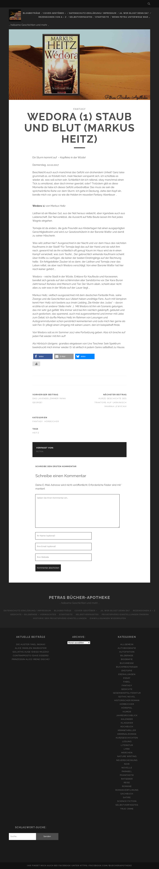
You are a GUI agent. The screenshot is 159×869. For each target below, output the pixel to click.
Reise (127, 782)
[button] (43, 356)
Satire (127, 797)
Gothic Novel (126, 696)
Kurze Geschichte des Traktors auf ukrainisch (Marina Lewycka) (110, 402)
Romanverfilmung (126, 790)
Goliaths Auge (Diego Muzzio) (31, 652)
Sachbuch (126, 794)
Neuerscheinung (126, 760)
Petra (40, 451)
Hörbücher (51, 421)
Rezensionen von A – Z (53, 17)
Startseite (102, 17)
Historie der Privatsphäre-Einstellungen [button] (60, 618)
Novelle (127, 768)
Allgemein (126, 644)
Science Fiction (127, 801)
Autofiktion (126, 652)
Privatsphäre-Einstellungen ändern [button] (125, 614)
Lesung (126, 741)
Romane (127, 786)
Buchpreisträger (127, 667)
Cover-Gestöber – (54, 13)
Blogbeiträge (31, 13)
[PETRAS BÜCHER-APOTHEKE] (15, 20)
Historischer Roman (127, 700)
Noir (126, 764)
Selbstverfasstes (81, 17)
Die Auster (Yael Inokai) (30, 644)
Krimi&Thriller (127, 730)
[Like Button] (36, 363)
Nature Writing (127, 756)
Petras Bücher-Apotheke (79, 597)
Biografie (127, 659)
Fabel (126, 682)
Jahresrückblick (127, 715)
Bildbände (126, 655)
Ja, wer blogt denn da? (134, 13)
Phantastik (127, 775)
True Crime (127, 809)
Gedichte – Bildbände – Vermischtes (33, 614)
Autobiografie (127, 648)
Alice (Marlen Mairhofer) (31, 648)
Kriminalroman (126, 734)
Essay (126, 678)
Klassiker (127, 723)
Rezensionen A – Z (144, 610)
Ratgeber (127, 779)
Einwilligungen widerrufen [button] (108, 618)
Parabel (127, 771)
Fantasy (79, 109)
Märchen (126, 752)
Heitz (35, 433)
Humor (127, 712)
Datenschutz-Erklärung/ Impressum (92, 13)
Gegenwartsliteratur (127, 693)
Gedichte (126, 689)
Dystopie (126, 670)
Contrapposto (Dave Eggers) (31, 655)
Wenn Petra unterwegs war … (131, 17)
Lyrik (127, 749)
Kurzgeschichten (127, 738)
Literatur (127, 745)
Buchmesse (127, 663)
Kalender (127, 719)
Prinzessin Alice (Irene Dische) (31, 659)
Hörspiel (126, 708)
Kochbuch (126, 726)
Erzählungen (126, 674)
